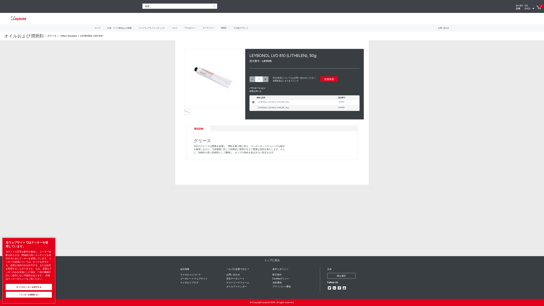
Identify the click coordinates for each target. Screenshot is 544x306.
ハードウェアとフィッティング (152, 28)
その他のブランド (240, 28)
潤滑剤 (223, 28)
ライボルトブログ (189, 282)
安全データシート (235, 278)
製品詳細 (199, 129)
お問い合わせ (443, 28)
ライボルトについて (190, 274)
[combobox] (177, 6)
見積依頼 (329, 79)
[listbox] (529, 8)
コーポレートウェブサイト (194, 278)
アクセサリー (190, 28)
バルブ (174, 28)
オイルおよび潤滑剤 (23, 35)
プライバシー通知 (281, 286)
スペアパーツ (208, 28)
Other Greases (68, 35)
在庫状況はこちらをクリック (286, 80)
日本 (518, 8)
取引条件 (276, 274)
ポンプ (97, 28)
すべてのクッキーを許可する (29, 287)
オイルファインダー (236, 286)
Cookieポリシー (280, 278)
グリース (51, 35)
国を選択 (519, 5)
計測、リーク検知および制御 (120, 28)
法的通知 (276, 282)
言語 (526, 5)
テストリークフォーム (237, 282)
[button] (252, 79)
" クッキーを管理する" (29, 295)
